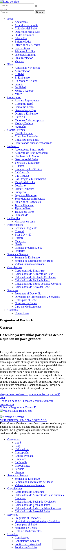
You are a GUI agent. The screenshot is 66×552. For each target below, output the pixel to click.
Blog (10, 64)
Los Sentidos (22, 48)
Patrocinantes (15, 224)
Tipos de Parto (23, 208)
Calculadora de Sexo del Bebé (32, 286)
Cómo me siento (24, 107)
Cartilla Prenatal (24, 133)
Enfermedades (23, 41)
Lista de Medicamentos (28, 306)
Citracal (19, 231)
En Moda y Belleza (26, 80)
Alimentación (22, 71)
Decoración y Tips (25, 110)
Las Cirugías (22, 175)
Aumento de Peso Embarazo (31, 152)
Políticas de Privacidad (28, 544)
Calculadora (22, 449)
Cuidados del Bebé (26, 28)
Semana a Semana (17, 254)
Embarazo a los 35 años (28, 169)
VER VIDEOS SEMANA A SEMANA (23, 420)
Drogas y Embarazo (26, 113)
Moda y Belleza (24, 123)
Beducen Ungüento (26, 228)
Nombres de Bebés (26, 303)
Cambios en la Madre (27, 156)
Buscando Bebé (24, 103)
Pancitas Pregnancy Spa (28, 247)
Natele (18, 244)
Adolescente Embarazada (29, 149)
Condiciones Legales (27, 540)
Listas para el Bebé (26, 300)
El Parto (19, 165)
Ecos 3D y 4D (23, 234)
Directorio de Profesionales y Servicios (37, 296)
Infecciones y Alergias (27, 44)
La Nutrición (22, 172)
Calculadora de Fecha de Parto (32, 280)
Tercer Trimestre (24, 205)
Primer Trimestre (24, 188)
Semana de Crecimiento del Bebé (34, 260)
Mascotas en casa (25, 221)
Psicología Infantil (25, 54)
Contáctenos (22, 313)
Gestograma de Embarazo (30, 270)
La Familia (13, 218)
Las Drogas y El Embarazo (30, 178)
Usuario (19, 472)
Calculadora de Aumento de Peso (34, 273)
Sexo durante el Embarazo (30, 198)
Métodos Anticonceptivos (29, 120)
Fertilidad (20, 87)
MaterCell (20, 241)
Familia (19, 84)
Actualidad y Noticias (27, 67)
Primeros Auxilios (25, 51)
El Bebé (19, 74)
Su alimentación (24, 57)
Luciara (19, 237)
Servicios (12, 290)
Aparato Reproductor (27, 100)
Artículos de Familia (26, 25)
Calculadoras (14, 267)
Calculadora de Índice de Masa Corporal (38, 283)
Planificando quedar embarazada (33, 142)
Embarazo (13, 146)
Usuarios (12, 309)
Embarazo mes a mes (27, 139)
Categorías (13, 439)
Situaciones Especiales (28, 201)
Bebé (10, 18)
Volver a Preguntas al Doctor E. (18, 407)
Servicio (19, 468)
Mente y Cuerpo (24, 90)
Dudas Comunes (24, 35)
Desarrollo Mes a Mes (27, 31)
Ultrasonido (21, 214)
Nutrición (20, 126)
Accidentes (21, 21)
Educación (21, 38)
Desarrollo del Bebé (26, 159)
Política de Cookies (26, 547)
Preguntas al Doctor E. (28, 293)
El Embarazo (22, 77)
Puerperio (20, 192)
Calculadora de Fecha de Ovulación (35, 277)
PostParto (20, 185)
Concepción (14, 97)
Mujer (18, 93)
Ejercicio (20, 116)
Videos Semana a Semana (30, 264)
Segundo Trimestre (25, 195)
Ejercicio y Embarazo (27, 162)
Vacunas (19, 61)
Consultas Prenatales (26, 136)
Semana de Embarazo (27, 257)
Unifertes (20, 250)
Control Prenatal (16, 129)
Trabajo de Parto (24, 211)
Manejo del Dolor (25, 182)
